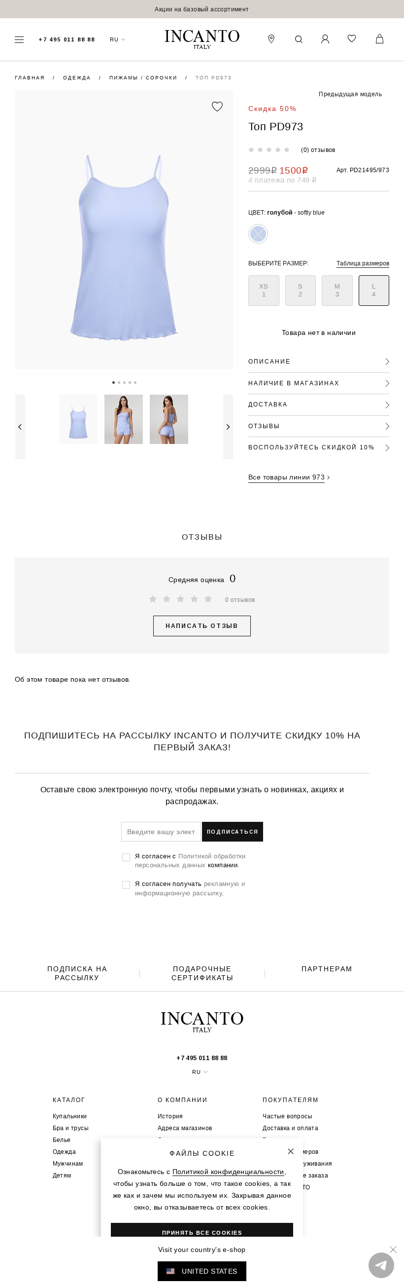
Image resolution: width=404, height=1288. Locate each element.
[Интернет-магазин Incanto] (202, 39)
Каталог (69, 1100)
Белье (62, 1139)
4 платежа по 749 (282, 180)
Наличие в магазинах (293, 383)
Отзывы (264, 426)
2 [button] (119, 381)
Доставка (268, 404)
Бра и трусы (71, 1128)
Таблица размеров (363, 263)
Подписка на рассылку (77, 973)
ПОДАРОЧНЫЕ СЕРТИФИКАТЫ (202, 973)
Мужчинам (68, 1163)
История (170, 1116)
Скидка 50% (272, 108)
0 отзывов (240, 599)
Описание (269, 361)
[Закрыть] (290, 1151)
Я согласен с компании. (190, 860)
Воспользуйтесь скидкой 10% (311, 447)
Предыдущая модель (350, 94)
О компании (183, 1100)
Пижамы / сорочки (144, 77)
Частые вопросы (287, 1116)
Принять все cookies (202, 1233)
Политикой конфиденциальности (228, 1172)
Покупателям (291, 1100)
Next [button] (228, 427)
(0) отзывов (318, 149)
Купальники (70, 1116)
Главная (31, 77)
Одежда (78, 77)
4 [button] (130, 381)
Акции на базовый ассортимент (202, 9)
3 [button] (124, 381)
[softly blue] (258, 234)
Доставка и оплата (290, 1128)
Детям (62, 1175)
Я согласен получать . (190, 888)
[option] (202, 9)
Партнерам (327, 969)
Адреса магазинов (185, 1128)
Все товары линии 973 (286, 477)
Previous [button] (20, 427)
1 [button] (113, 381)
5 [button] (135, 381)
